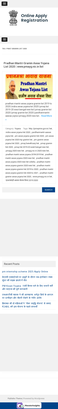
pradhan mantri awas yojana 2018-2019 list (25, 154)
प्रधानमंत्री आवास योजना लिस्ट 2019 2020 (22, 180)
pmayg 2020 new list (15, 151)
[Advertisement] (29, 228)
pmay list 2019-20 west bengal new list (31, 147)
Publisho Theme (15, 398)
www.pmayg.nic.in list (42, 176)
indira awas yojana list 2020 (18, 132)
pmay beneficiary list (30, 143)
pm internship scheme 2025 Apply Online (25, 271)
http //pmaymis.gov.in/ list (40, 128)
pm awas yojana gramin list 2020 (29, 136)
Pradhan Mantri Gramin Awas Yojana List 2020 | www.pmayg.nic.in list (26, 65)
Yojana (18, 128)
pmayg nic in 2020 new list (37, 151)
